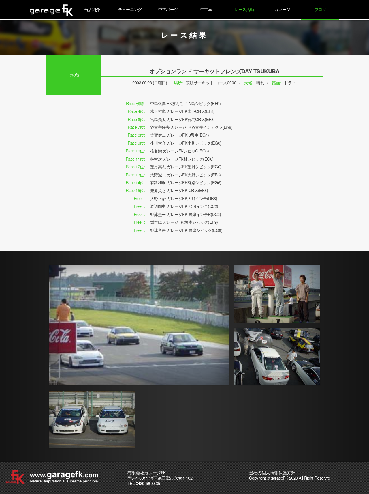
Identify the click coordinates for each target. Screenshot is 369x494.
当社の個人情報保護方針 (272, 472)
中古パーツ (168, 9)
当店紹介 (92, 9)
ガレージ (282, 9)
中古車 (206, 9)
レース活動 (244, 9)
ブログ (320, 9)
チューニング (130, 9)
